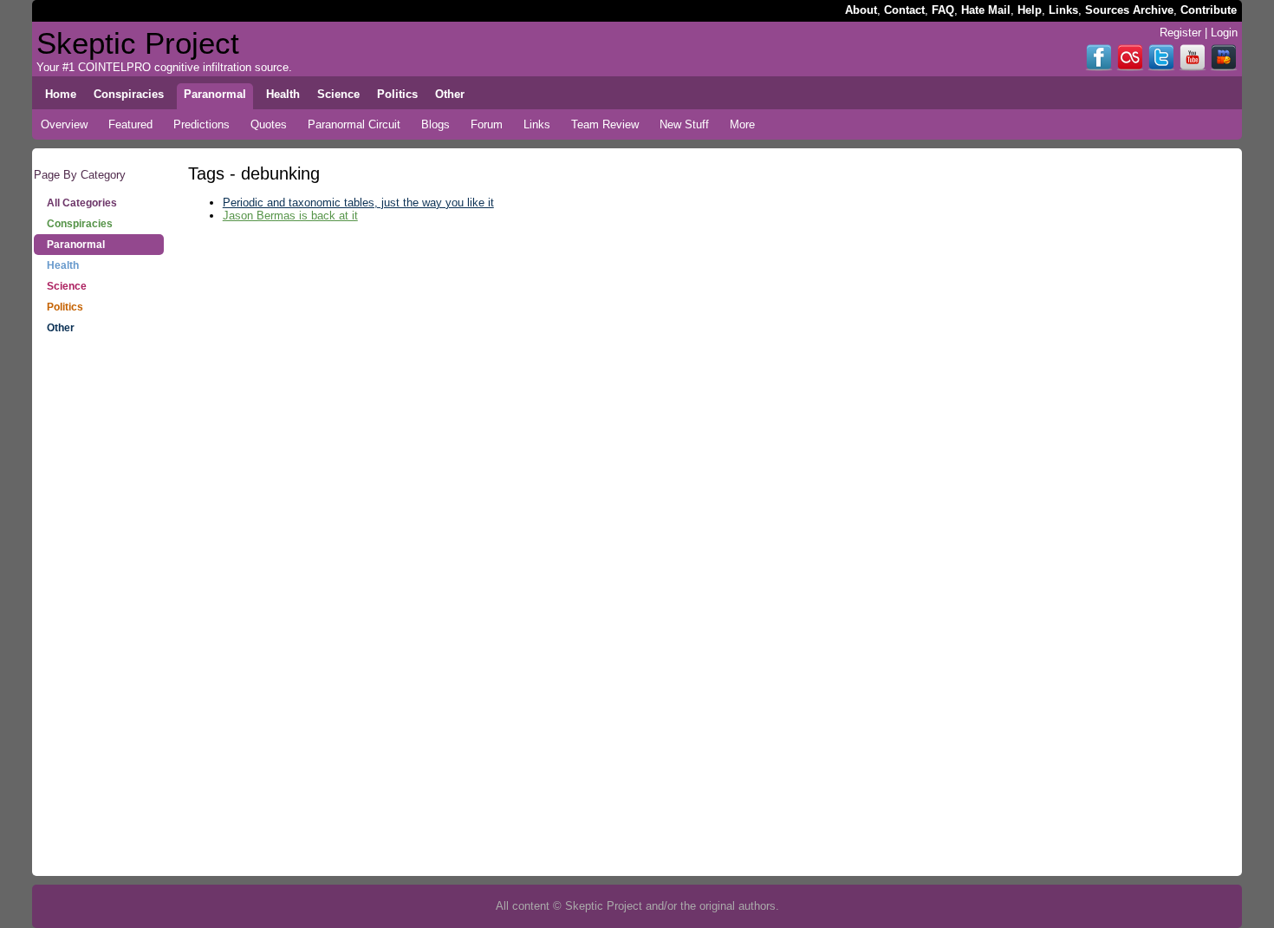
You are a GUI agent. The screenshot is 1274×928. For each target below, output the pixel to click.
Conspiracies (80, 224)
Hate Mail (986, 9)
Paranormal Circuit (354, 124)
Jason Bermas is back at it (290, 215)
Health (63, 265)
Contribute (1208, 9)
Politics (65, 307)
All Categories (82, 203)
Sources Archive (1129, 9)
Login (1224, 32)
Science (67, 286)
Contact (904, 9)
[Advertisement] (99, 616)
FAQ (943, 9)
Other (61, 328)
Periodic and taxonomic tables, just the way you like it (358, 202)
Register (1180, 32)
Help (1029, 9)
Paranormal (76, 245)
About (861, 9)
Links (1063, 9)
